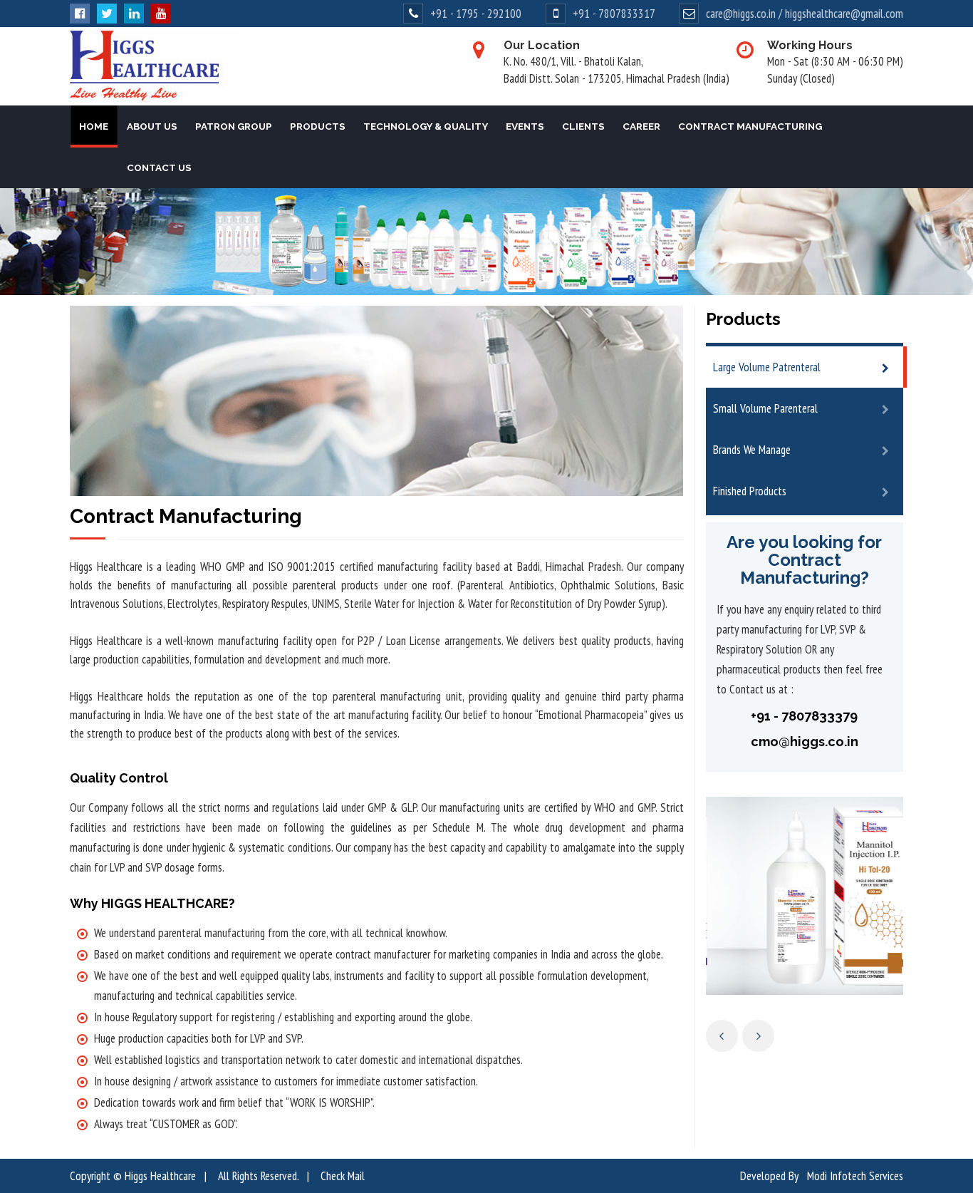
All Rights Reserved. (258, 1176)
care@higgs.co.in (741, 13)
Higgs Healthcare (160, 1176)
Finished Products (749, 491)
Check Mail (343, 1176)
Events (525, 126)
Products (317, 126)
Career (641, 126)
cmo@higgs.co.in (804, 741)
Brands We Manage (752, 450)
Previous (722, 1036)
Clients (583, 126)
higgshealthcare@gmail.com (844, 13)
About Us (152, 126)
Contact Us (159, 167)
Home (93, 126)
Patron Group (233, 126)
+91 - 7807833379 (804, 715)
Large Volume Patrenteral (767, 367)
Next (758, 1036)
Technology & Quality (425, 126)
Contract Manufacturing (750, 126)
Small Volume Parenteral (765, 408)
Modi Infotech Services (855, 1176)
